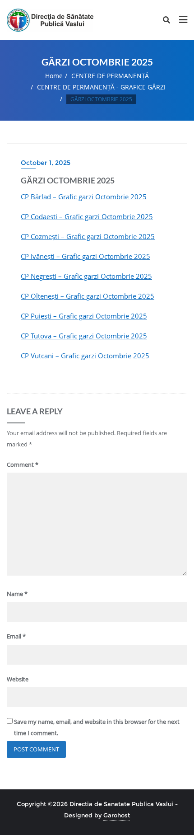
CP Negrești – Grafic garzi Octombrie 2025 (86, 276)
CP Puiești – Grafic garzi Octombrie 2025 (84, 315)
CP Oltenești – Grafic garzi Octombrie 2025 (87, 295)
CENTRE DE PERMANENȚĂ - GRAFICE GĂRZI (101, 87)
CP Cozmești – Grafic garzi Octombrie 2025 (88, 236)
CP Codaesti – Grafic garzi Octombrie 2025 (87, 216)
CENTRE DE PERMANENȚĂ (110, 75)
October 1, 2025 (45, 163)
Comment (22, 464)
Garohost (116, 815)
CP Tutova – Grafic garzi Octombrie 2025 (84, 335)
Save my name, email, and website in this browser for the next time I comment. (97, 727)
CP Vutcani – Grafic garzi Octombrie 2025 (85, 355)
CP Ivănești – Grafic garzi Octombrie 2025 (85, 256)
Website (17, 679)
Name (17, 594)
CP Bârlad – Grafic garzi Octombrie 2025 (84, 196)
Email (16, 636)
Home (54, 75)
